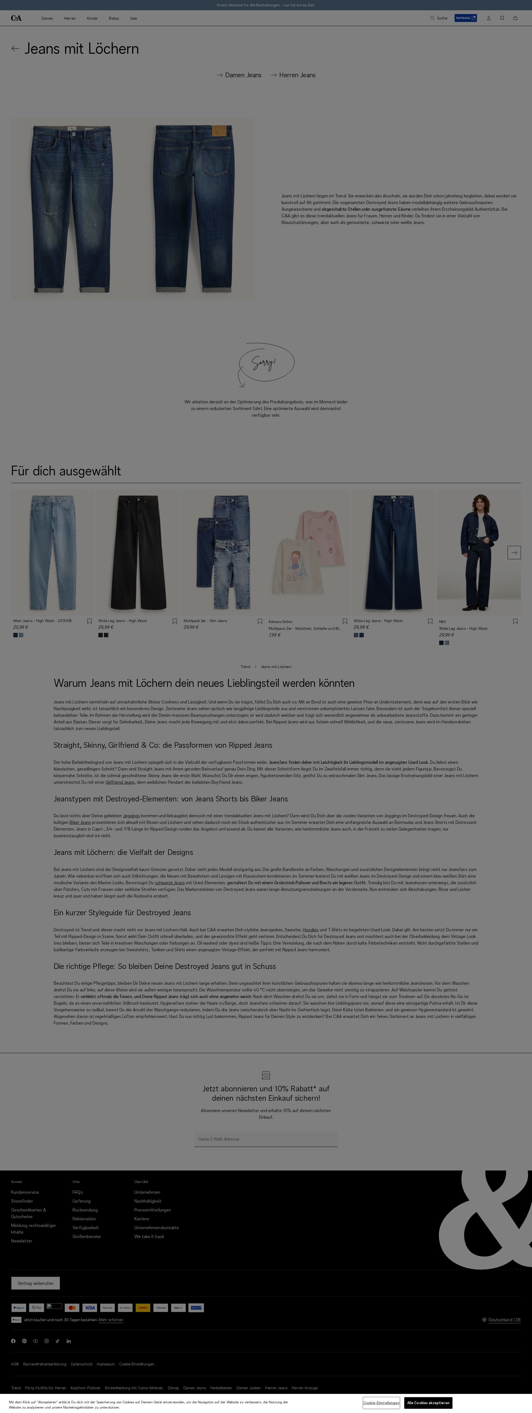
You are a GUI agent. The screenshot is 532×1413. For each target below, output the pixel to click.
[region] (266, 1403)
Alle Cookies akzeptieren (428, 1403)
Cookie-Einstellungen (381, 1403)
